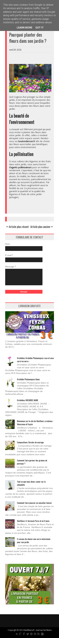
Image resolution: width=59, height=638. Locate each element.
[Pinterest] (31, 633)
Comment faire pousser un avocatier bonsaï (34, 502)
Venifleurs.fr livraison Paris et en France (33, 520)
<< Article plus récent (17, 227)
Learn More (24, 27)
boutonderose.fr (26, 141)
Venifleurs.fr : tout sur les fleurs (37, 630)
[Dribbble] (35, 633)
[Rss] (16, 633)
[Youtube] (38, 633)
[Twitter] (27, 633)
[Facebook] (24, 633)
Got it (39, 27)
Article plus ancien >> (41, 227)
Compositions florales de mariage (30, 442)
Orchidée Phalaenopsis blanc (28, 379)
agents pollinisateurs (21, 167)
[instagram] (42, 633)
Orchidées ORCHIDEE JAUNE (27, 400)
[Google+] (20, 633)
